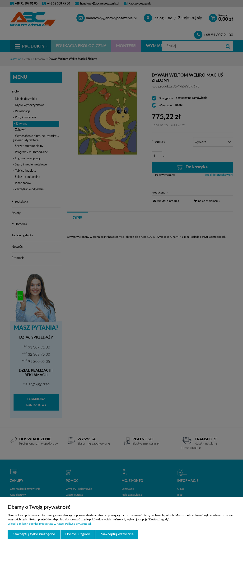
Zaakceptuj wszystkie (117, 534)
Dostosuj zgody (77, 534)
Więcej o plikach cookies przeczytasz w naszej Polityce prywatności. (50, 523)
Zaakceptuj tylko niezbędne (33, 534)
